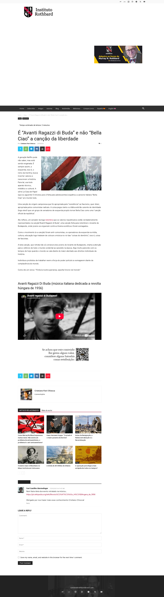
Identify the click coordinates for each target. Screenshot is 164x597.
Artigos (40, 108)
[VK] (36, 149)
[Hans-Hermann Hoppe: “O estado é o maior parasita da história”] (60, 424)
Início (19, 115)
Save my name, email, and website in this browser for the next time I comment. (51, 557)
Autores (49, 108)
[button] (143, 109)
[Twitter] (140, 1)
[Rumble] (132, 1)
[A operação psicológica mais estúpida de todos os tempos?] (88, 455)
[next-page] (23, 472)
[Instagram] (128, 1)
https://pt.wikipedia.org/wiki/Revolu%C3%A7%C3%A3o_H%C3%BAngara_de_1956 (60, 494)
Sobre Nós (31, 108)
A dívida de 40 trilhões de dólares (58, 466)
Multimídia (66, 108)
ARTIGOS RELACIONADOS (29, 410)
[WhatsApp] (25, 149)
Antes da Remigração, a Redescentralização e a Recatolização (83, 437)
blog (25, 115)
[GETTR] (124, 1)
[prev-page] (19, 472)
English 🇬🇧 (112, 108)
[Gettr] (48, 149)
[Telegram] (136, 1)
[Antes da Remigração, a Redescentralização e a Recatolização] (88, 424)
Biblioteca (76, 108)
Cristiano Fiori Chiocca (28, 143)
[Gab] (120, 1)
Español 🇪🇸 (101, 108)
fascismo (25, 118)
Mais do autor (47, 410)
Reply (28, 503)
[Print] (42, 149)
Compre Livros (88, 108)
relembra (49, 220)
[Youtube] (144, 1)
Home (22, 108)
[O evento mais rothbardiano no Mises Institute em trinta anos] (31, 455)
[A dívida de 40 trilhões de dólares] (60, 455)
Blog (57, 108)
